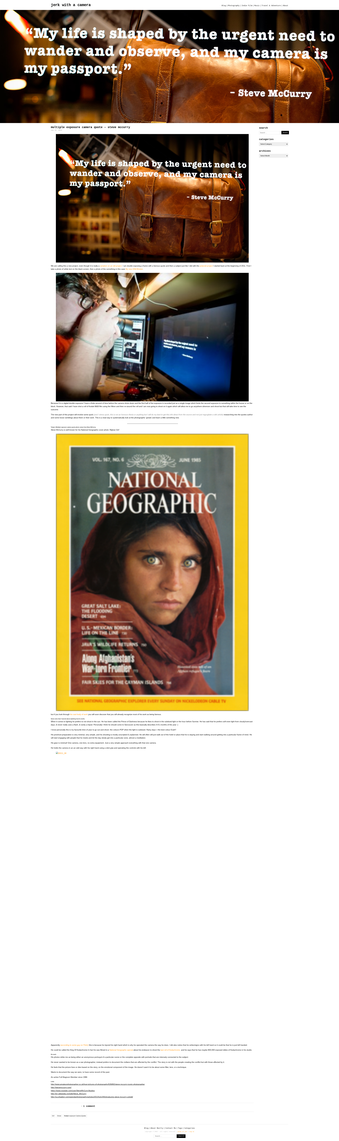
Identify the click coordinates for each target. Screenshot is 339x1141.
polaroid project (206, 266)
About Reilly (156, 1128)
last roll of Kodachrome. (170, 1050)
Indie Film (247, 6)
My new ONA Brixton (134, 269)
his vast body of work (79, 714)
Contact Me (170, 1128)
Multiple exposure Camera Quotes (75, 1116)
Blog (224, 6)
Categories (189, 1128)
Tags (180, 1128)
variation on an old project (111, 266)
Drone (59, 1116)
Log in (191, 1131)
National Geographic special (121, 1050)
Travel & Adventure (271, 6)
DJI (53, 1116)
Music (257, 6)
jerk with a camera (71, 5)
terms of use (182, 1131)
